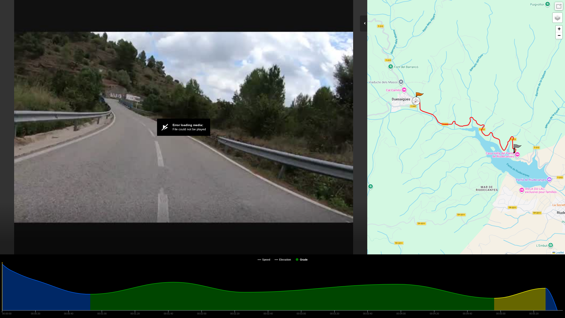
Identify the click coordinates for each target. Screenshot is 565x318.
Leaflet (559, 252)
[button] (419, 96)
